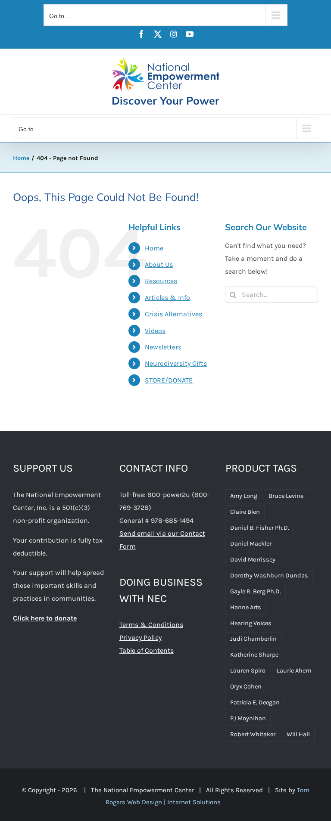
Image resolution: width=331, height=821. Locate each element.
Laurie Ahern (294, 670)
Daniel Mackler (251, 543)
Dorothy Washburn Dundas (269, 575)
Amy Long (243, 496)
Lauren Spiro (247, 670)
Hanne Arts (245, 607)
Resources (161, 281)
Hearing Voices (251, 623)
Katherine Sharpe (254, 654)
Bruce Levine (286, 496)
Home (154, 248)
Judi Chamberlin (253, 638)
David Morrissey (252, 559)
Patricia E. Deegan (255, 702)
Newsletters (163, 347)
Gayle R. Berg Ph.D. (255, 591)
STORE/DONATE (169, 380)
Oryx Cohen (246, 686)
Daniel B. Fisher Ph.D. (259, 527)
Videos (155, 331)
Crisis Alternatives (173, 314)
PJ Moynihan (248, 718)
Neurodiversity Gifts (176, 363)
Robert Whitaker (252, 734)
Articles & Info (167, 297)
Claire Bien (245, 511)
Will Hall (298, 734)
